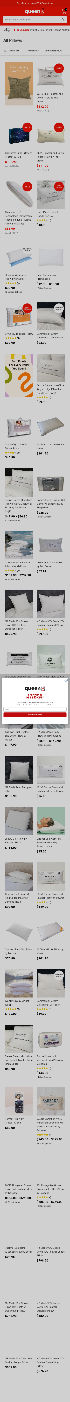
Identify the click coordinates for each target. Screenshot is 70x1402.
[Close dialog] (66, 680)
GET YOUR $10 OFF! (35, 714)
